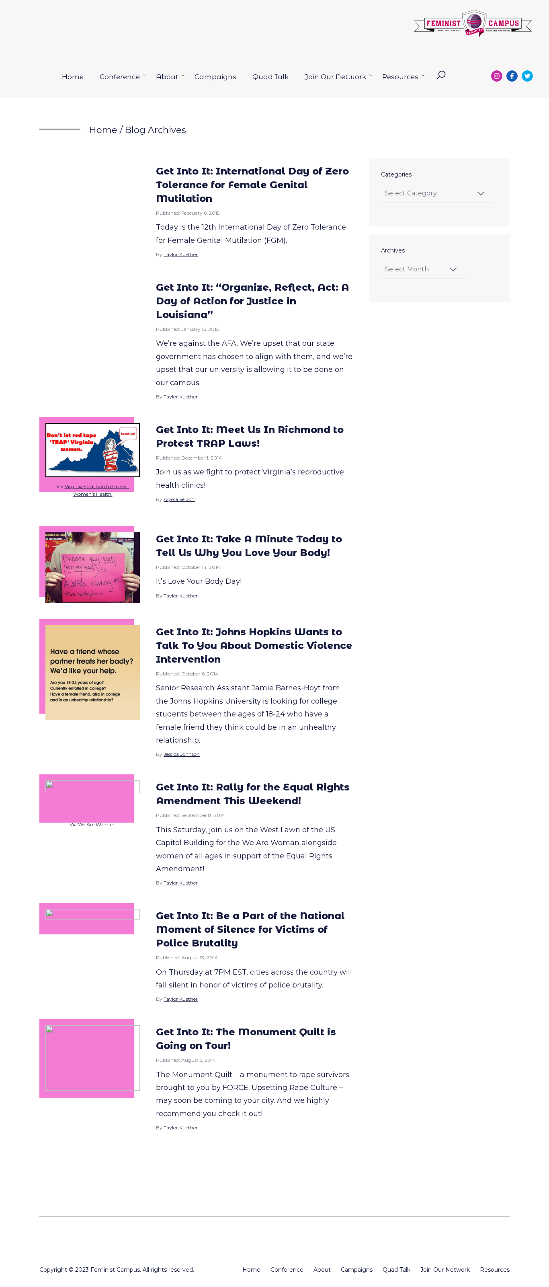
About (167, 77)
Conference (120, 77)
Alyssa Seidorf (179, 499)
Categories (396, 174)
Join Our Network (335, 77)
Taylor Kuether (181, 254)
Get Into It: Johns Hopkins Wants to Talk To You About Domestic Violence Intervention (254, 645)
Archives (393, 250)
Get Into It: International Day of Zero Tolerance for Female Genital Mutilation (252, 184)
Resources (400, 77)
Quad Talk (270, 77)
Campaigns (215, 77)
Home (73, 77)
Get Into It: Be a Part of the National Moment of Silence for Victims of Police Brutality (250, 929)
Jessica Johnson (182, 754)
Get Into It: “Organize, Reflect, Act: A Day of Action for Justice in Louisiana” (252, 300)
